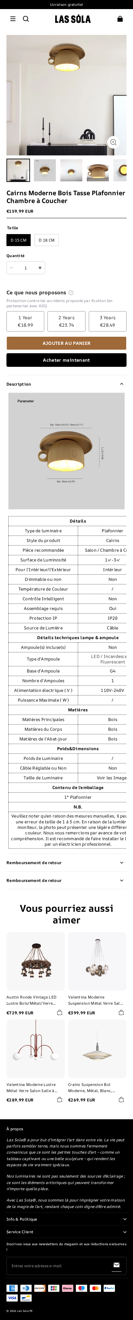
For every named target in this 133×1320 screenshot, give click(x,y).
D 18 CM (47, 240)
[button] (12, 18)
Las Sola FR (25, 1311)
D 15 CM (18, 240)
